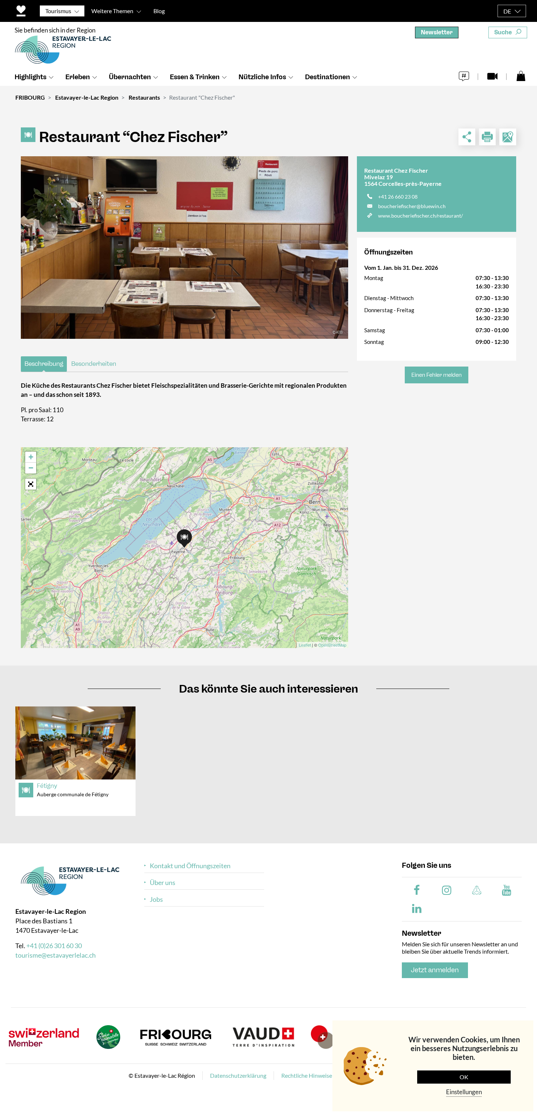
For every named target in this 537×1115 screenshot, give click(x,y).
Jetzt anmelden (435, 970)
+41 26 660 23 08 (398, 197)
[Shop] (521, 75)
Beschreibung (43, 363)
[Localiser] (507, 137)
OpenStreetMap (332, 645)
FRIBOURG (30, 97)
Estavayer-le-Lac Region (86, 97)
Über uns (162, 882)
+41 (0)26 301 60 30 (54, 946)
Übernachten (130, 77)
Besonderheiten (93, 363)
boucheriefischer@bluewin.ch (412, 206)
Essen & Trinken (195, 77)
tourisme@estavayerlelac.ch (55, 955)
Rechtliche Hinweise (306, 1075)
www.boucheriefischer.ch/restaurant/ (420, 215)
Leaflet (305, 645)
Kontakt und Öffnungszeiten (190, 866)
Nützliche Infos (262, 77)
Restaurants (144, 97)
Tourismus (58, 10)
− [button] (30, 467)
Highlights (30, 77)
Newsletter (437, 32)
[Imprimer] (487, 137)
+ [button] (30, 456)
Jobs (156, 899)
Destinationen (327, 77)
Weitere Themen (112, 10)
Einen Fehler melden (436, 375)
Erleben (77, 77)
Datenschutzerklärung (238, 1075)
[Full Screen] (30, 484)
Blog (159, 10)
